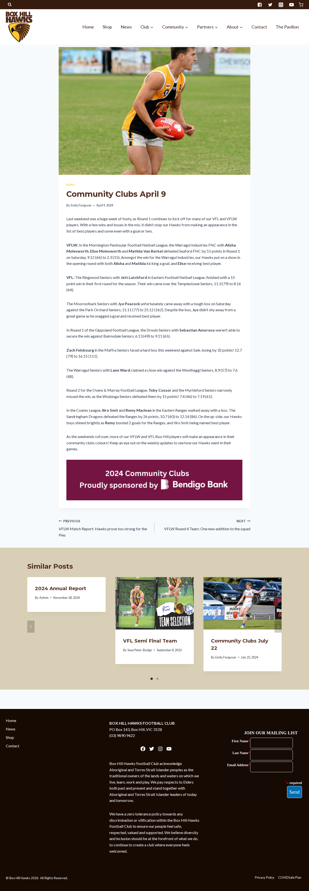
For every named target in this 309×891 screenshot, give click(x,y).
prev (31, 627)
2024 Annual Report (60, 588)
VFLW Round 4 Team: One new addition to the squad (207, 525)
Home (88, 26)
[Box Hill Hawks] (19, 27)
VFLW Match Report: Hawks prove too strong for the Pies (103, 528)
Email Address (237, 765)
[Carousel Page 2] (157, 679)
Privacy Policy (264, 877)
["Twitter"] (270, 4)
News (126, 26)
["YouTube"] (291, 4)
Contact (259, 26)
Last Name (240, 753)
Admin (44, 598)
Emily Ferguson (81, 205)
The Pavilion (287, 26)
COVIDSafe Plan (289, 877)
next (278, 627)
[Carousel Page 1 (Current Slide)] (151, 679)
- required (294, 783)
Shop (107, 26)
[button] (152, 27)
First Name (240, 741)
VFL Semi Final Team (150, 641)
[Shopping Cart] (301, 4)
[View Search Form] (10, 4)
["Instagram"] (280, 4)
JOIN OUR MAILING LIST (271, 732)
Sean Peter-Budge (139, 650)
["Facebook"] (259, 4)
